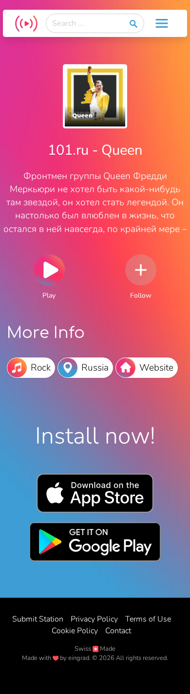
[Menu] (161, 23)
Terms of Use (148, 619)
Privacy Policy (94, 619)
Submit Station (37, 619)
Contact (118, 630)
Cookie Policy (75, 630)
